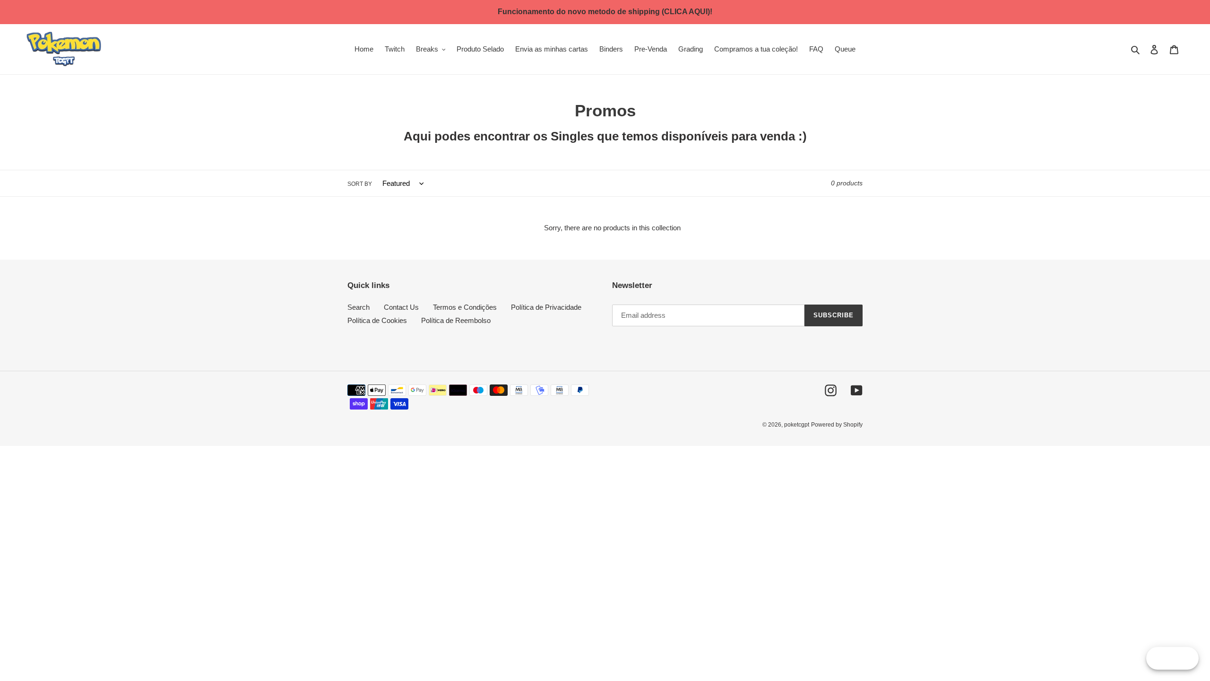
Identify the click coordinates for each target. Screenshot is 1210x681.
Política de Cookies (377, 320)
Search (358, 307)
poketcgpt (796, 424)
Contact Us (401, 307)
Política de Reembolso (456, 320)
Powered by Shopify (837, 424)
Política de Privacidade (546, 307)
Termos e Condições (465, 307)
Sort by (359, 184)
